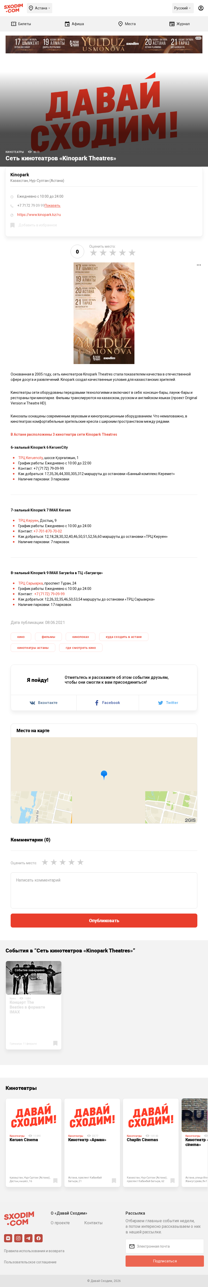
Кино (13, 998)
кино (21, 637)
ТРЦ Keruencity (30, 458)
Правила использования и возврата (34, 1251)
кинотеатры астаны (33, 648)
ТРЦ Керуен (28, 521)
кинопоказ (80, 637)
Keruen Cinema (24, 1139)
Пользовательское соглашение (30, 1262)
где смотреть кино (81, 648)
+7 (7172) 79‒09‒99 (49, 594)
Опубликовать (104, 920)
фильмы (48, 637)
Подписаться (165, 1261)
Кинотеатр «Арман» (87, 1139)
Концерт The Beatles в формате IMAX (27, 1007)
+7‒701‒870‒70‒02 (47, 531)
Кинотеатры (15, 152)
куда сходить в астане (124, 637)
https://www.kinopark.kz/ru (39, 215)
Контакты (93, 1222)
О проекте (60, 1222)
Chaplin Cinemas (142, 1139)
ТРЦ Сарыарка (30, 583)
